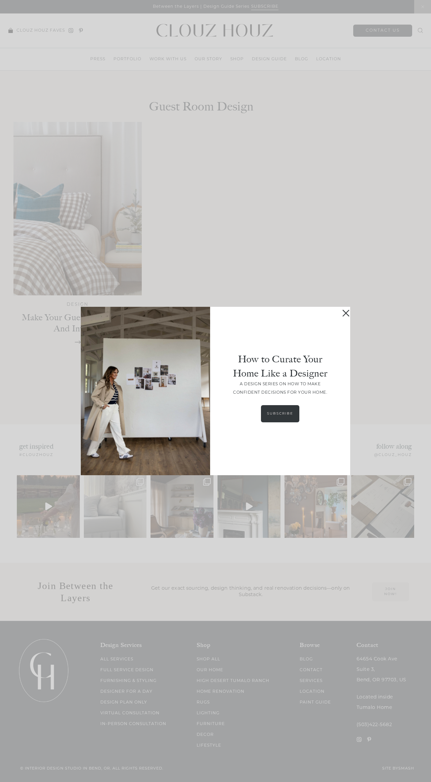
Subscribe (280, 414)
